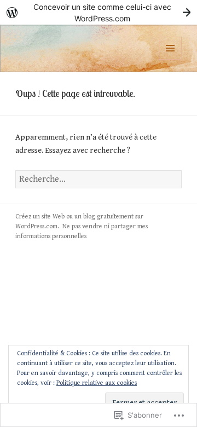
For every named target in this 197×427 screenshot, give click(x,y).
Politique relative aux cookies (96, 382)
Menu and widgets (170, 59)
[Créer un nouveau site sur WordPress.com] (98, 12)
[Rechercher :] (98, 179)
